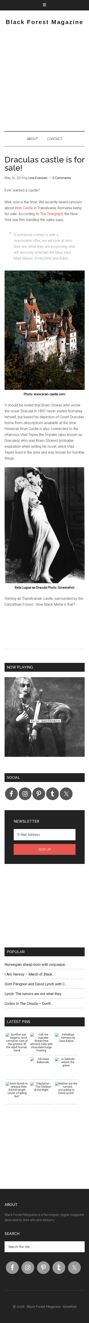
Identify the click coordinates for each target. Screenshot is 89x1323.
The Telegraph (51, 214)
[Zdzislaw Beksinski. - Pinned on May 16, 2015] (41, 1060)
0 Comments (61, 178)
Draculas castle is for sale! (45, 163)
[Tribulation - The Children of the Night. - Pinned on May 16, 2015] (41, 1087)
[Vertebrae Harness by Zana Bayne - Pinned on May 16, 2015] (66, 1038)
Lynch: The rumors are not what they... (34, 994)
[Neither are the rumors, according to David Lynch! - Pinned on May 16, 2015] (66, 1088)
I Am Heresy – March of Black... (29, 974)
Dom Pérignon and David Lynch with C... (36, 984)
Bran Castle (24, 208)
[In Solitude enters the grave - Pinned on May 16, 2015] (66, 1062)
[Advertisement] (44, 80)
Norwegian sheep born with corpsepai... (36, 964)
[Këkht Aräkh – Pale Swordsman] (45, 720)
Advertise (69, 1306)
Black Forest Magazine (44, 22)
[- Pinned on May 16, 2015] (17, 1059)
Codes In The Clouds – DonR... (29, 1003)
